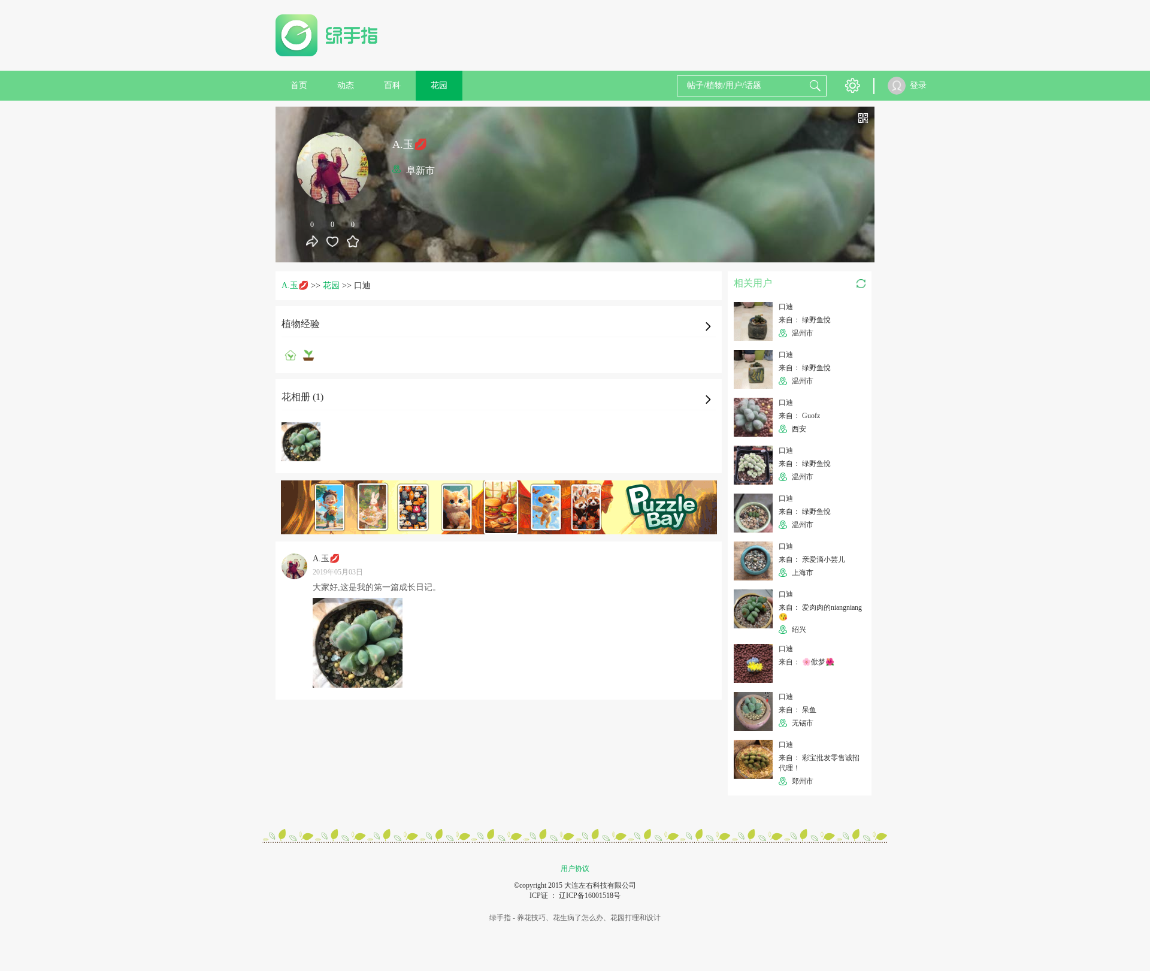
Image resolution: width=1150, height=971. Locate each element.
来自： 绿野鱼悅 (805, 320)
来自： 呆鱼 (797, 710)
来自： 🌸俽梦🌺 (806, 662)
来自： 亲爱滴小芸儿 (812, 559)
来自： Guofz (799, 416)
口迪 (786, 307)
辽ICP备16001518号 (590, 895)
